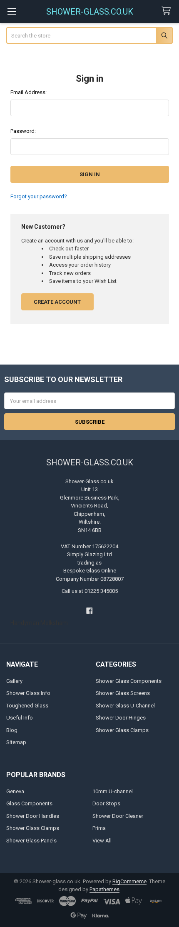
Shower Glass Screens (123, 693)
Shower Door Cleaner (117, 816)
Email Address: (28, 92)
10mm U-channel (112, 791)
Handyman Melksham (39, 623)
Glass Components (29, 803)
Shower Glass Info (28, 693)
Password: (23, 131)
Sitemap (16, 742)
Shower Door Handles (32, 816)
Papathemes (104, 889)
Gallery (14, 681)
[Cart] (168, 11)
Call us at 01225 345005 (90, 591)
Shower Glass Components (129, 681)
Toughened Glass (27, 705)
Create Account (57, 302)
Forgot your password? (38, 196)
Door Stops (106, 803)
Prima (99, 828)
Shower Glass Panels (31, 840)
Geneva (15, 791)
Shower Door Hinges (121, 718)
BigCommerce (129, 881)
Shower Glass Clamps (122, 730)
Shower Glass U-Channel (125, 705)
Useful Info (19, 718)
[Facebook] (89, 611)
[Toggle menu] (11, 11)
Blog (11, 730)
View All (102, 840)
